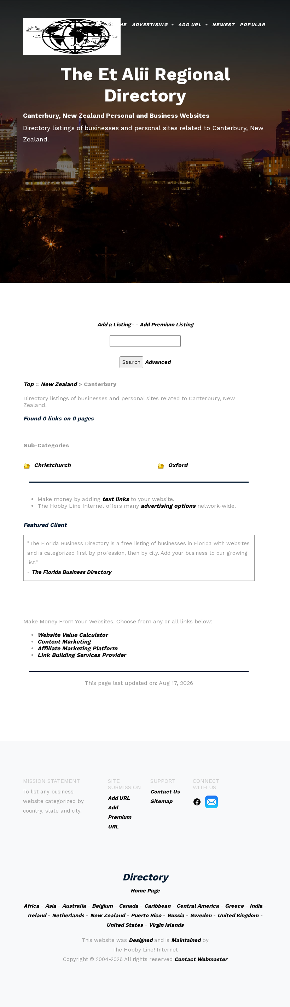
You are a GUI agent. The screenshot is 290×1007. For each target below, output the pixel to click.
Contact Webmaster (200, 959)
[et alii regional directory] (72, 35)
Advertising (150, 24)
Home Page (145, 890)
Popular (252, 24)
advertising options (168, 505)
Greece (234, 906)
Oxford (177, 465)
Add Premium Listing (166, 324)
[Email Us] (211, 801)
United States (124, 925)
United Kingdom (238, 915)
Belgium (102, 906)
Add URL (190, 24)
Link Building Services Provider (81, 655)
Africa (31, 906)
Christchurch (52, 465)
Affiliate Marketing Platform (77, 648)
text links (115, 499)
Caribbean (157, 906)
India (256, 906)
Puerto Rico (146, 915)
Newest (223, 24)
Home (118, 24)
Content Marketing (64, 641)
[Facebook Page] (197, 801)
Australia (74, 906)
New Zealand (59, 384)
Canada (128, 906)
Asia (50, 906)
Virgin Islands (166, 925)
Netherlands (68, 915)
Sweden (200, 915)
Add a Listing (113, 324)
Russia (175, 915)
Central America (197, 906)
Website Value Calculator (72, 634)
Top (28, 384)
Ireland (37, 915)
